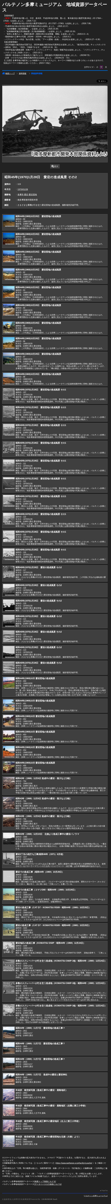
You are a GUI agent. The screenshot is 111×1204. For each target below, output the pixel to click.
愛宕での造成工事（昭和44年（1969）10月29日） (40, 872)
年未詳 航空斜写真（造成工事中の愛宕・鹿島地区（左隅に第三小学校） (51, 1105)
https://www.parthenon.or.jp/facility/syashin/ (74, 1163)
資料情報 (22, 73)
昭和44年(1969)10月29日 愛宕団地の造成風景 (38, 216)
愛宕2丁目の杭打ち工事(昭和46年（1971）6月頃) (39, 854)
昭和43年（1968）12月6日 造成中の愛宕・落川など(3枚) (43, 778)
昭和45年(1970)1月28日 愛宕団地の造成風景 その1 (41, 389)
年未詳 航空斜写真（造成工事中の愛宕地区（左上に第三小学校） (48, 1121)
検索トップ (10, 73)
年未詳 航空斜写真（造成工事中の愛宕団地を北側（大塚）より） (48, 1136)
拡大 (56, 166)
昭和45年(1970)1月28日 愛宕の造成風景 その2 (39, 567)
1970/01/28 (22, 189)
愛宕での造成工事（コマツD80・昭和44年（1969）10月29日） (46, 889)
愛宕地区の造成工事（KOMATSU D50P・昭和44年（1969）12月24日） (50, 943)
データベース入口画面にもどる (48, 1184)
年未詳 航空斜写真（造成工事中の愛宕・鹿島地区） (42, 1090)
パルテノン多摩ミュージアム (96, 1196)
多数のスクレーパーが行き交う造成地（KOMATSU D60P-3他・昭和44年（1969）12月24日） (61, 961)
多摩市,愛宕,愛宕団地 (27, 194)
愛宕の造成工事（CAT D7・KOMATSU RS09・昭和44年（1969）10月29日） (53, 907)
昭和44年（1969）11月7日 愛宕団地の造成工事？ (40, 1028)
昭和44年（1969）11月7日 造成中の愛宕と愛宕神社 (41, 1074)
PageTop (105, 1190)
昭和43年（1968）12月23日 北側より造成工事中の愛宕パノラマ (47, 834)
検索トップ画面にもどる (45, 1181)
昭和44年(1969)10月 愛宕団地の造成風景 (35, 678)
